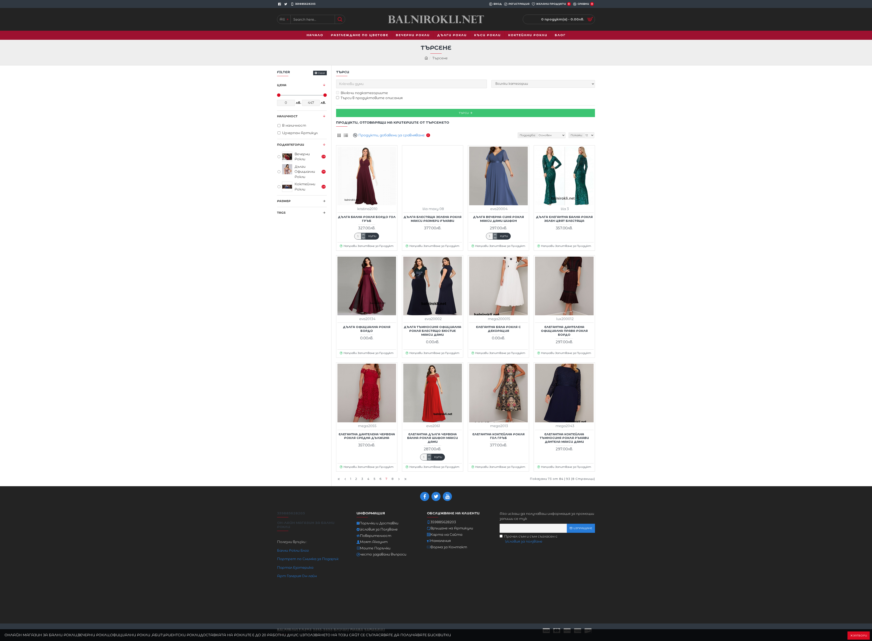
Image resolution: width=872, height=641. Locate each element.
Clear (321, 73)
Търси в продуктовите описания (372, 98)
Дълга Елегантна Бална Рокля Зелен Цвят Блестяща (564, 219)
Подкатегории (290, 144)
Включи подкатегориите (364, 93)
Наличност (287, 116)
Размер (284, 201)
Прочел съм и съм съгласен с (530, 539)
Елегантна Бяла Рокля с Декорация (498, 329)
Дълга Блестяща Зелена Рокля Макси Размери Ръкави (432, 219)
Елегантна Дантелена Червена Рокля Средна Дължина (367, 436)
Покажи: (577, 135)
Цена (281, 85)
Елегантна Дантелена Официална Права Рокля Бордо (564, 330)
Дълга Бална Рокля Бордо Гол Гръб (367, 219)
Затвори (860, 635)
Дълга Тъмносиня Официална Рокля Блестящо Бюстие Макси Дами (432, 330)
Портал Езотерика (295, 567)
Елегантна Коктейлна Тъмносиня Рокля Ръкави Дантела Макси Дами (564, 438)
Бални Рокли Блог (293, 550)
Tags (281, 212)
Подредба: (528, 135)
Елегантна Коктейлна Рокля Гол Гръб (498, 436)
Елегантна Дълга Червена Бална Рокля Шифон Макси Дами (432, 438)
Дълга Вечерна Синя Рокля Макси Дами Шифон (498, 219)
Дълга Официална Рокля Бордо (366, 329)
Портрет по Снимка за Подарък (308, 559)
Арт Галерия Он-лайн (297, 576)
